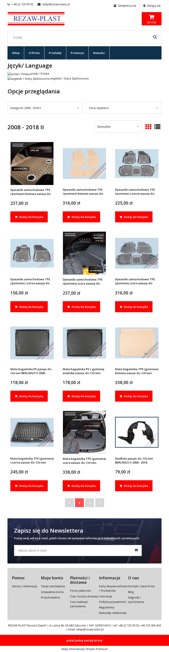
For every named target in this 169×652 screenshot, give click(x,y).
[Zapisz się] (136, 550)
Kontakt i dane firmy (141, 586)
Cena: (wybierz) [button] (99, 108)
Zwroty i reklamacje (24, 586)
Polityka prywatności (112, 602)
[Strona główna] (36, 18)
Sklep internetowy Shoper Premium (84, 649)
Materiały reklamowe (113, 613)
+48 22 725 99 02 (128, 625)
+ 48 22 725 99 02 (20, 4)
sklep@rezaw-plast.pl (54, 4)
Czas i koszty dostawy (84, 596)
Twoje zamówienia (53, 586)
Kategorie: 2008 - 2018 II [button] (25, 108)
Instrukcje (105, 596)
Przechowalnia (50, 597)
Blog (131, 592)
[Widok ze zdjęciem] (148, 127)
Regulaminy (106, 607)
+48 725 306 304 (150, 625)
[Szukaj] (155, 37)
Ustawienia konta (52, 592)
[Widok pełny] (157, 127)
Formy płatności (80, 591)
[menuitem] (15, 52)
